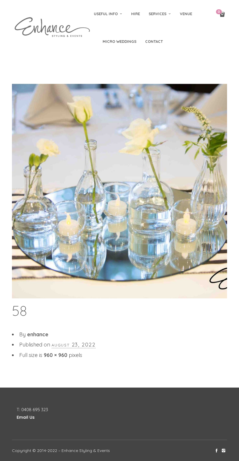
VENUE (186, 13)
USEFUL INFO (106, 13)
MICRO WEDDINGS (119, 41)
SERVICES (157, 13)
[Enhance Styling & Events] (53, 27)
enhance (37, 334)
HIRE (135, 13)
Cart (219, 12)
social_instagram (223, 450)
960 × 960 (55, 355)
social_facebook (216, 450)
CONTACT (154, 41)
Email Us (26, 417)
